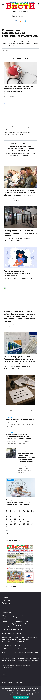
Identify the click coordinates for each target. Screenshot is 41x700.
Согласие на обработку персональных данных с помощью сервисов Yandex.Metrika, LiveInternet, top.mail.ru (20, 661)
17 (6, 521)
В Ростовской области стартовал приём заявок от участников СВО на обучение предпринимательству (20, 192)
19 (15, 521)
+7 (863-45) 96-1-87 (20, 11)
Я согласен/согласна (21, 697)
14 (23, 519)
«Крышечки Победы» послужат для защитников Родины (20, 421)
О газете (5, 598)
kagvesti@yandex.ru (20, 16)
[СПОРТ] (20, 496)
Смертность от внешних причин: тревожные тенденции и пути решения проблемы (18, 88)
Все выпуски (11, 586)
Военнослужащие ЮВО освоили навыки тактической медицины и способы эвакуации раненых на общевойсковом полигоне (26, 457)
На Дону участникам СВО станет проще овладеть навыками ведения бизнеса (20, 233)
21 (23, 521)
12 (15, 519)
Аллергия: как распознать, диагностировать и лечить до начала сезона (17, 273)
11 (10, 519)
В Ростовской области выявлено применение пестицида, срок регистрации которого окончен (20, 147)
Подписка (6, 600)
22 (28, 521)
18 (11, 521)
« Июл (8, 534)
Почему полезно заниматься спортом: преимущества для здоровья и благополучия (19, 502)
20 (20, 521)
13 (19, 519)
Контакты (5, 606)
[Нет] (39, 693)
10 (6, 519)
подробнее (10, 690)
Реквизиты (6, 603)
